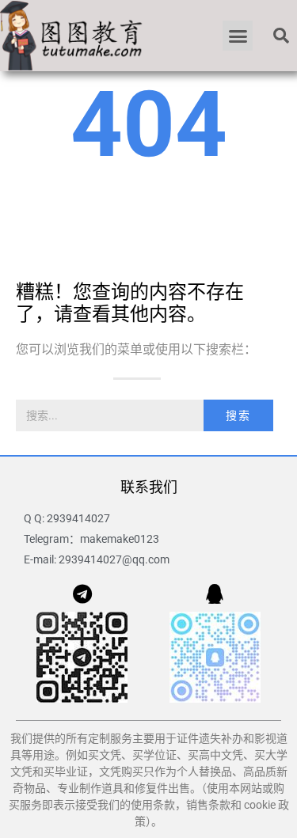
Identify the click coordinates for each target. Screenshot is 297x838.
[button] (238, 36)
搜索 (238, 415)
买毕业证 (66, 771)
